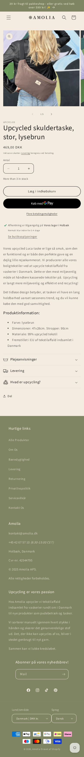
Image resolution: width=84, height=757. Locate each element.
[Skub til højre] (51, 114)
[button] (8, 17)
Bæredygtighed (19, 459)
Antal (6, 160)
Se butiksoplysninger (22, 236)
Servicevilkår (17, 498)
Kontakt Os (16, 508)
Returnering (17, 479)
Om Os (13, 450)
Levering (25, 153)
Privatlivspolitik (19, 488)
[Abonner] (63, 674)
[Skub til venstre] (32, 114)
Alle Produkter (19, 440)
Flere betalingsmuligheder (42, 213)
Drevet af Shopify (50, 749)
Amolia (36, 749)
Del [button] (10, 396)
